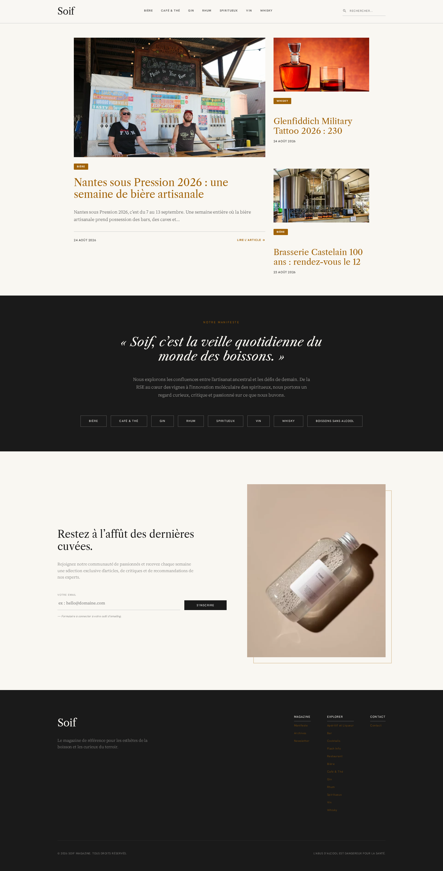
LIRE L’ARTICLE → (251, 240)
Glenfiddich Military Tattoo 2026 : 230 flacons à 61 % (313, 131)
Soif (65, 11)
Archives (300, 733)
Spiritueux (229, 10)
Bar (329, 733)
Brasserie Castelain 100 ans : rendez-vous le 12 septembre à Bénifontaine (318, 267)
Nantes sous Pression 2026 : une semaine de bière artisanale (151, 188)
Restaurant (335, 756)
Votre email (66, 594)
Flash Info (334, 748)
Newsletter (302, 741)
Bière (148, 10)
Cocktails (333, 741)
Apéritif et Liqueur (340, 725)
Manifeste (301, 725)
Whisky (266, 10)
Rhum (207, 10)
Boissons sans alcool (335, 421)
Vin (249, 10)
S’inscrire (205, 605)
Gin (191, 10)
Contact (375, 725)
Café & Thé (170, 10)
